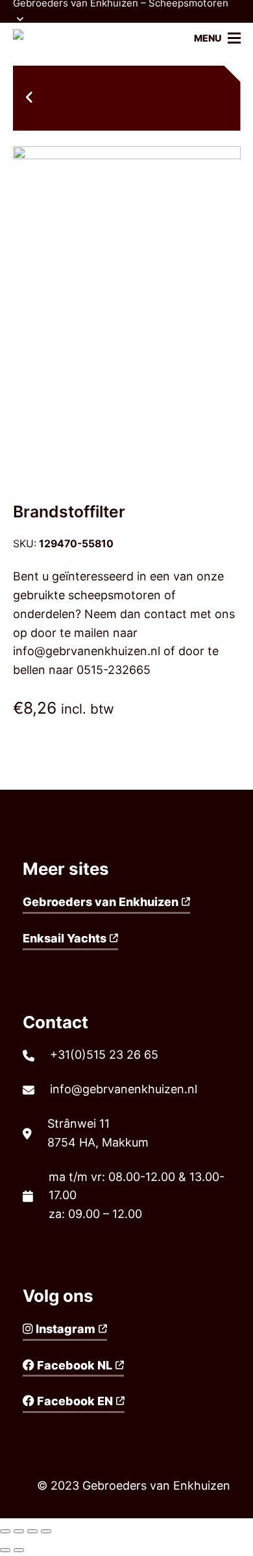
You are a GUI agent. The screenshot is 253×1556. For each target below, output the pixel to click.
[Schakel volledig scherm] (32, 1531)
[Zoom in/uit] (46, 1531)
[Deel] (19, 1531)
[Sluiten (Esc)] (5, 1531)
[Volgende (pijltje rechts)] (19, 1550)
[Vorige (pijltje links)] (5, 1550)
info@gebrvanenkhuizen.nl (86, 651)
